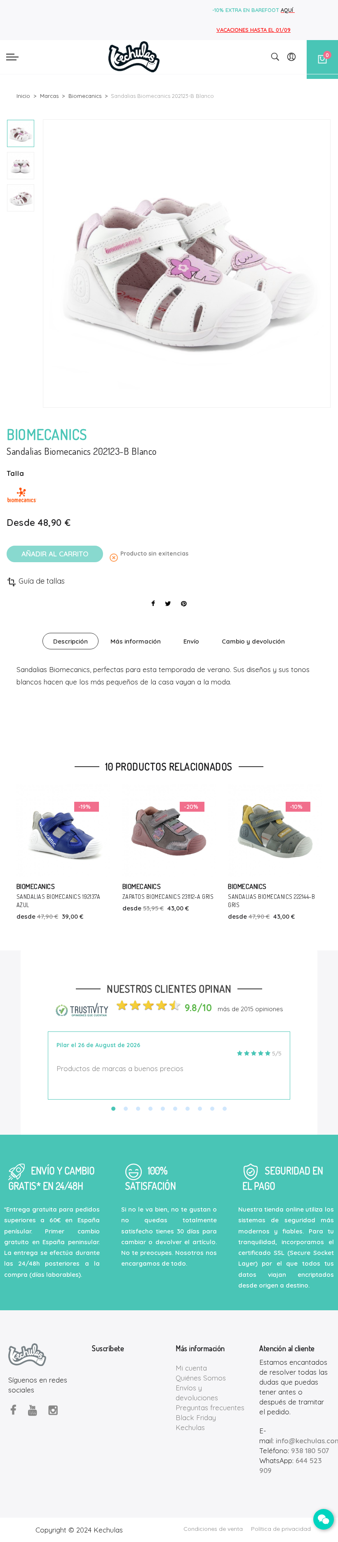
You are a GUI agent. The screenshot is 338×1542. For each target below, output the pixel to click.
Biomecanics (36, 886)
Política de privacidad (281, 1528)
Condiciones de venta (213, 1528)
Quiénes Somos (201, 1377)
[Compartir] (153, 603)
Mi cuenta (191, 1368)
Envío (191, 641)
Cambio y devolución (253, 641)
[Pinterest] (184, 603)
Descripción (70, 641)
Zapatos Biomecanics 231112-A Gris (62, 896)
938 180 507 (310, 1450)
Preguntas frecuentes (210, 1407)
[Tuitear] (168, 603)
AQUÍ (288, 10)
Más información (135, 641)
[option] (20, 133)
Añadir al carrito (54, 553)
